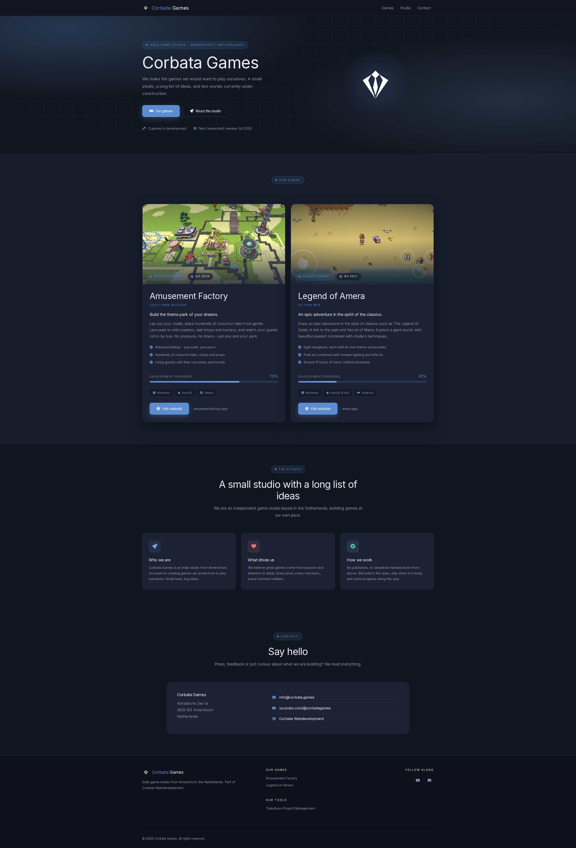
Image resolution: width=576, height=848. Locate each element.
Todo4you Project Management (290, 808)
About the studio (208, 111)
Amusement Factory (281, 778)
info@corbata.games (296, 697)
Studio (405, 8)
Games (388, 8)
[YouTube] (417, 780)
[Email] (429, 780)
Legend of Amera (279, 785)
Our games (164, 111)
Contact (424, 8)
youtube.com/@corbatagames (305, 708)
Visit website (172, 409)
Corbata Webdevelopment (301, 718)
